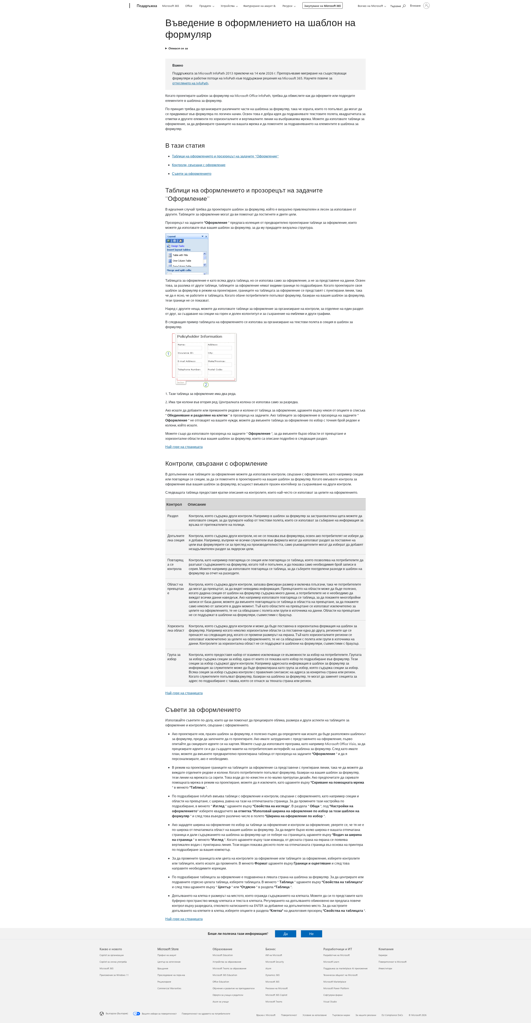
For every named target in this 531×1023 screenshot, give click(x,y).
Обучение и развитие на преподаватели (234, 988)
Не (311, 934)
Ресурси (287, 5)
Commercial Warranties (169, 988)
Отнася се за (178, 48)
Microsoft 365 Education (225, 975)
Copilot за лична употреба (113, 961)
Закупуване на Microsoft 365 (322, 5)
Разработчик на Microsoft (336, 955)
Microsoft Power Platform (336, 988)
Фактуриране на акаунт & (259, 5)
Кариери (383, 955)
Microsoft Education (223, 955)
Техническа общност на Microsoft (340, 975)
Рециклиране (164, 981)
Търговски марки (341, 1015)
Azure (268, 968)
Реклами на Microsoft (277, 988)
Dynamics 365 (273, 975)
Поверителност (289, 1015)
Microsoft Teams (274, 1001)
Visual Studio (330, 1001)
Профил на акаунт (166, 955)
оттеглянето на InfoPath (190, 83)
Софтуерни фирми (332, 994)
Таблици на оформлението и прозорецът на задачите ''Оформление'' (225, 156)
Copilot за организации (112, 955)
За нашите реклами (366, 1015)
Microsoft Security (275, 961)
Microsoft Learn (331, 961)
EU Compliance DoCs (392, 1015)
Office (188, 5)
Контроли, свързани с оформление (198, 165)
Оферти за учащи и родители (228, 994)
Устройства (228, 5)
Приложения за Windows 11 (114, 975)
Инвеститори (385, 968)
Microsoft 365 (170, 5)
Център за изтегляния (168, 961)
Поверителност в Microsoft (393, 961)
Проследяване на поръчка (171, 975)
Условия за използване (315, 1015)
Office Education (221, 981)
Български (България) (117, 1013)
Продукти (205, 5)
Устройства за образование (227, 961)
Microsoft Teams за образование (229, 968)
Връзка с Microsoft (265, 1015)
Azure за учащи (221, 1001)
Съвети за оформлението (191, 173)
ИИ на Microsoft (274, 955)
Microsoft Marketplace (334, 981)
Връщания (162, 968)
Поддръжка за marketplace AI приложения (345, 968)
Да (286, 934)
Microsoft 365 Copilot (276, 994)
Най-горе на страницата (184, 447)
